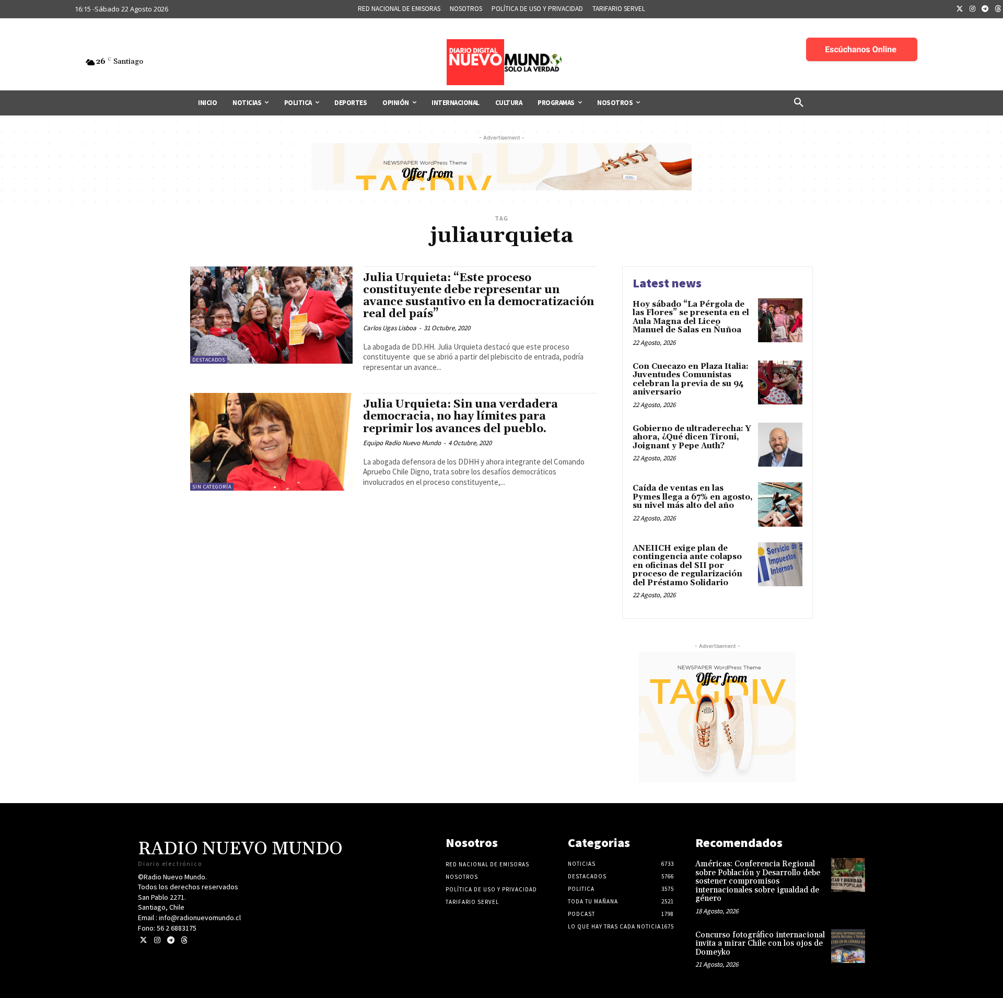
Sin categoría (211, 486)
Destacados (208, 359)
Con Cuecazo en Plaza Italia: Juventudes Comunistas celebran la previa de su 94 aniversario (691, 380)
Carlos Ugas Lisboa (389, 327)
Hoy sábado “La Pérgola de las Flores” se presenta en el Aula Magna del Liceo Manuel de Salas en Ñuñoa (691, 317)
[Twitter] (959, 9)
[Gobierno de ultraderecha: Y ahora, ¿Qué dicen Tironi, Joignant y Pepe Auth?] (780, 445)
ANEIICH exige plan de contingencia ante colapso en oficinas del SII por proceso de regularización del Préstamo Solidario (687, 565)
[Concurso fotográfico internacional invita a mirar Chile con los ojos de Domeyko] (848, 946)
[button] (798, 102)
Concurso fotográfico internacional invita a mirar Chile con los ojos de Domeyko (760, 943)
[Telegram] (985, 9)
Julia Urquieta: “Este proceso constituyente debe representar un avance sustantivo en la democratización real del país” (478, 296)
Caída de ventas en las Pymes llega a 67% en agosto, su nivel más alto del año (693, 496)
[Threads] (184, 940)
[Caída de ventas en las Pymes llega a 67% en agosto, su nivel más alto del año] (780, 504)
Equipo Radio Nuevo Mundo (402, 442)
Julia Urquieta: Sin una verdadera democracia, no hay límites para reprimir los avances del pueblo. (460, 416)
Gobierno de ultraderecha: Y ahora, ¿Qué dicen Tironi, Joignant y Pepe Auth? (692, 437)
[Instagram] (972, 9)
